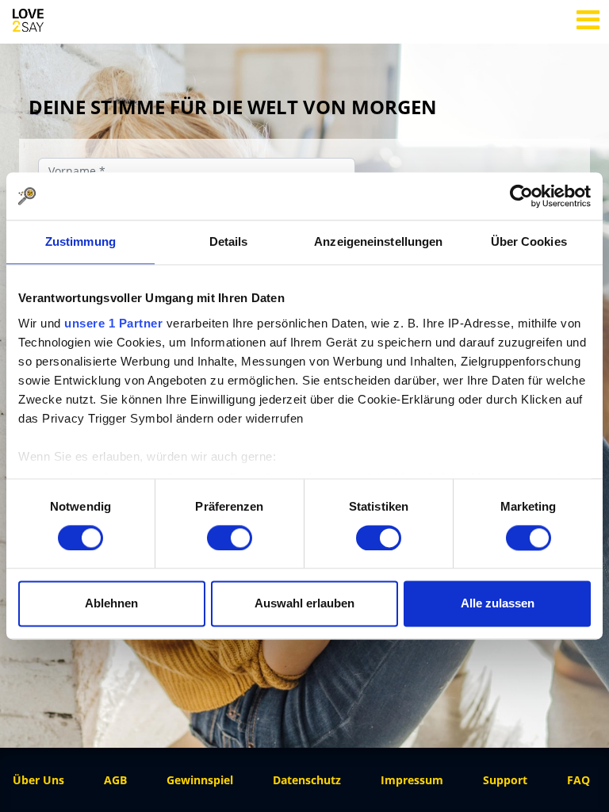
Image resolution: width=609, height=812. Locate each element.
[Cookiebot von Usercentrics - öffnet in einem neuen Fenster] (521, 196)
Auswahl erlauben (304, 604)
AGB (115, 779)
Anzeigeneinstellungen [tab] (378, 241)
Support (505, 779)
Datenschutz (307, 779)
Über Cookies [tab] (529, 241)
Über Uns (38, 779)
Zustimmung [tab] (80, 241)
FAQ (578, 779)
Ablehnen (111, 604)
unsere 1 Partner (113, 323)
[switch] (229, 537)
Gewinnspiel (200, 779)
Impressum (412, 779)
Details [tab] (228, 241)
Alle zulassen (497, 604)
